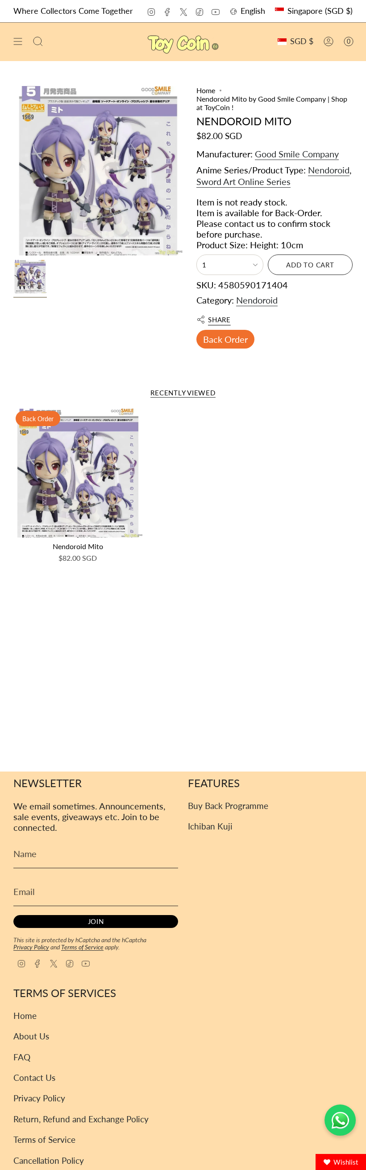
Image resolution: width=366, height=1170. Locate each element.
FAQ (21, 1057)
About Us (31, 1036)
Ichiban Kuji (210, 826)
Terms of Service (82, 947)
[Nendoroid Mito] (77, 473)
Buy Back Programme (228, 806)
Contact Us (34, 1077)
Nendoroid (328, 169)
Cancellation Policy (48, 1160)
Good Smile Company (297, 153)
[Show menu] (18, 42)
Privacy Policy (31, 947)
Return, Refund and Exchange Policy (81, 1119)
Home (205, 90)
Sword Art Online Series (243, 181)
